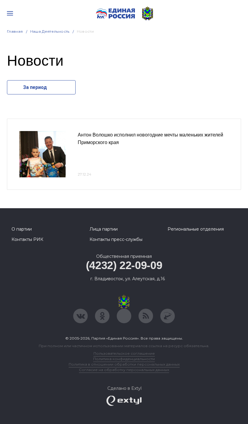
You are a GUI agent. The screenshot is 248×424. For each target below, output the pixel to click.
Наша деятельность (50, 31)
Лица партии (104, 229)
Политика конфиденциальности (124, 359)
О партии (21, 229)
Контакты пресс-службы (116, 239)
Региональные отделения (196, 229)
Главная (15, 31)
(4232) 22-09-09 (124, 265)
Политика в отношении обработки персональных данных (124, 364)
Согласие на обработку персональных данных (124, 369)
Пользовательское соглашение (124, 353)
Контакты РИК (27, 239)
